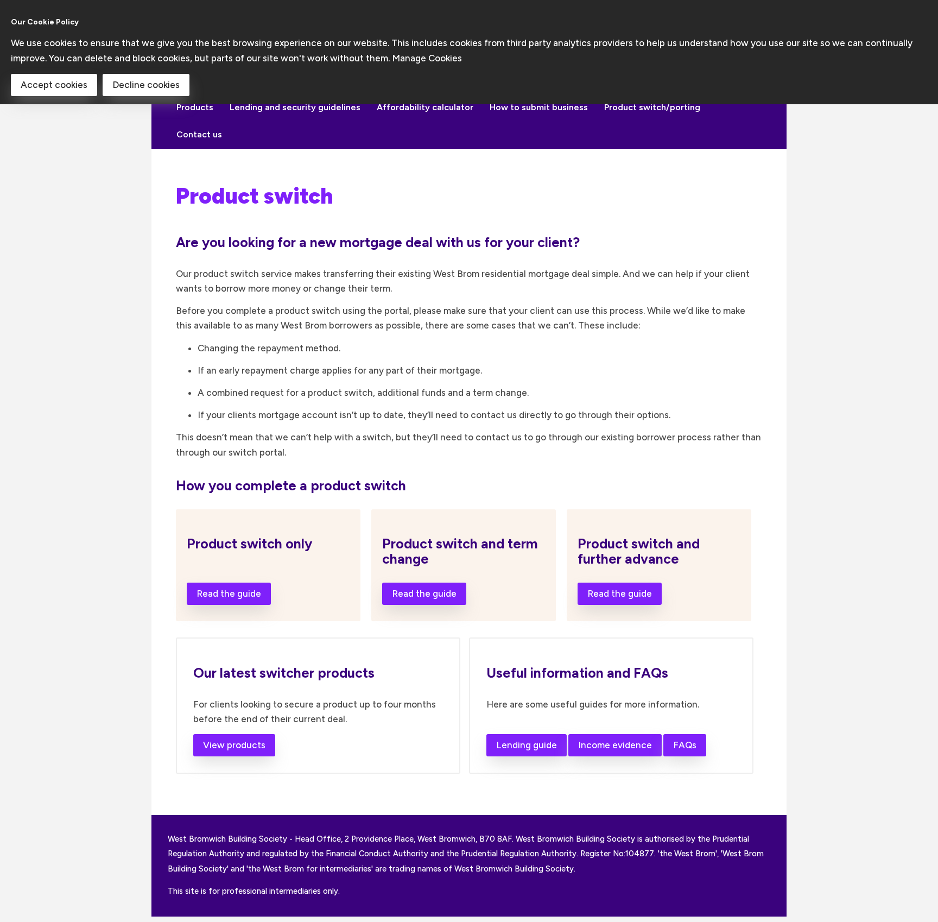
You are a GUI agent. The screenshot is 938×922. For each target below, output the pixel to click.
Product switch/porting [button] (652, 107)
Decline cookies (146, 84)
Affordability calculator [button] (425, 107)
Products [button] (194, 107)
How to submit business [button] (539, 107)
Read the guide (229, 593)
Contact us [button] (199, 134)
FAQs (684, 745)
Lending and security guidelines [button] (295, 107)
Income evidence (615, 745)
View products (234, 745)
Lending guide (526, 745)
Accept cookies (54, 84)
